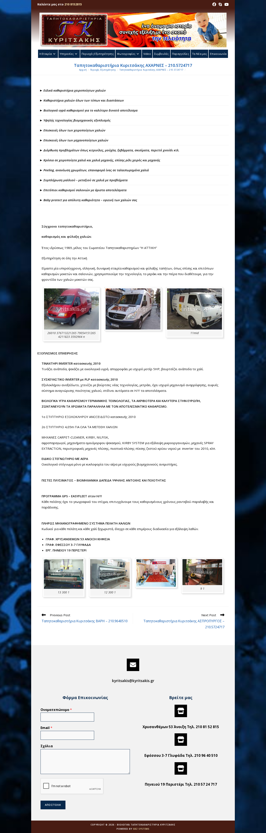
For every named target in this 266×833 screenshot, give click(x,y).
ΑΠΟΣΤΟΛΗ (53, 805)
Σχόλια (47, 746)
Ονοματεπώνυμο (56, 710)
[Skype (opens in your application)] (220, 4)
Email (46, 728)
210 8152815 (73, 4)
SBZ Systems (141, 828)
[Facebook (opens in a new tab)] (214, 4)
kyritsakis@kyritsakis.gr (133, 680)
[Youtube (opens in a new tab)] (226, 4)
